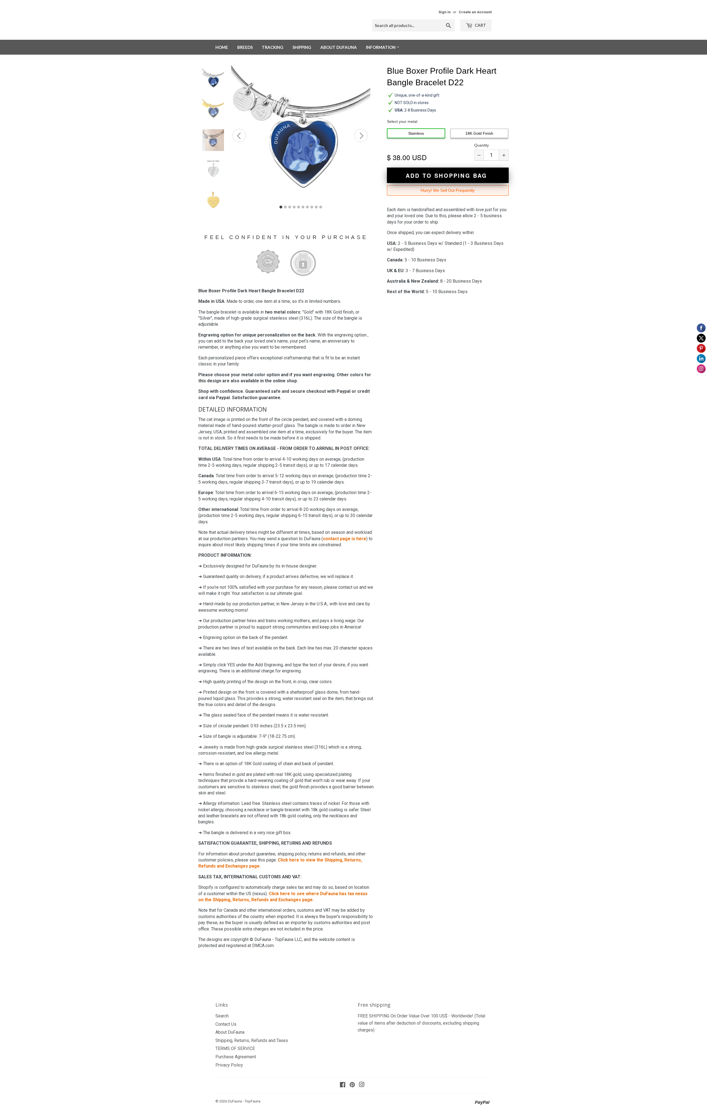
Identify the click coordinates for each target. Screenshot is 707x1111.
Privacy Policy (229, 1065)
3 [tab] (289, 207)
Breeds (245, 47)
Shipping (301, 47)
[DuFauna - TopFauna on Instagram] (362, 1085)
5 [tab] (298, 207)
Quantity (481, 145)
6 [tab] (303, 207)
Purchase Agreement (235, 1056)
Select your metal (402, 121)
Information (381, 47)
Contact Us (225, 1024)
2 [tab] (285, 207)
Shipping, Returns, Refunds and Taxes (251, 1040)
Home (221, 47)
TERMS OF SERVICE (235, 1048)
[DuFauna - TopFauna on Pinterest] (352, 1085)
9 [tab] (316, 207)
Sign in (445, 12)
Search (222, 1016)
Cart (480, 25)
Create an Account (475, 12)
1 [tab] (281, 207)
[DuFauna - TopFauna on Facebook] (342, 1085)
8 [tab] (312, 207)
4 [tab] (294, 207)
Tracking (272, 47)
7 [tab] (307, 207)
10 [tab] (320, 207)
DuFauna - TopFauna (244, 1101)
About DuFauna (338, 47)
